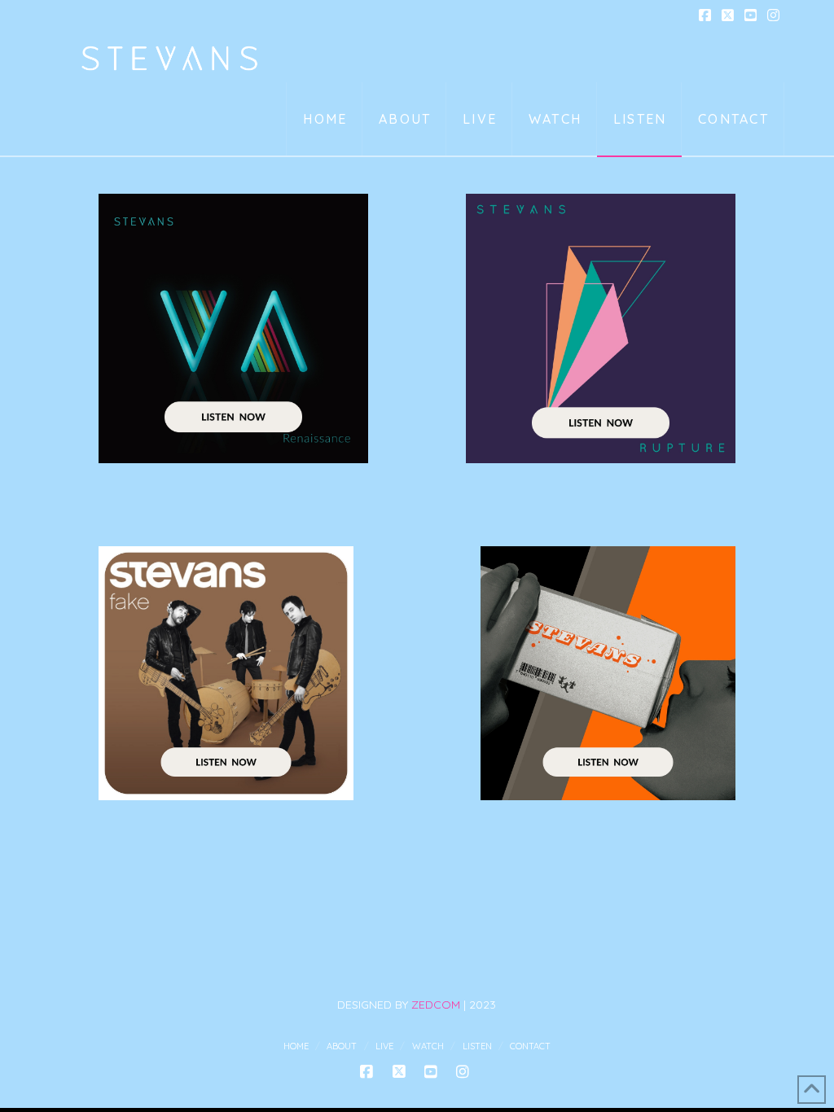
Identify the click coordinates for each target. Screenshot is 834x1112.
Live (384, 1046)
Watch (428, 1046)
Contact (530, 1046)
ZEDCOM (435, 1004)
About (342, 1046)
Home (296, 1046)
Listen (477, 1046)
